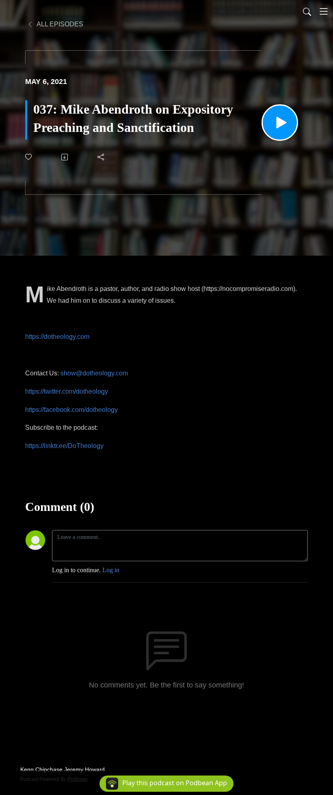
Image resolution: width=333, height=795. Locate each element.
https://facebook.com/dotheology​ (71, 409)
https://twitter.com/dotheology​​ (66, 391)
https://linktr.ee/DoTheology (64, 445)
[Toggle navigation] (323, 11)
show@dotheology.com (94, 373)
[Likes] (29, 157)
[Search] (307, 11)
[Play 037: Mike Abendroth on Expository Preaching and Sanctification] (280, 122)
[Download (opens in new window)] (65, 157)
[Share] (101, 157)
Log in (110, 570)
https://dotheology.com (57, 336)
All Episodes (59, 24)
